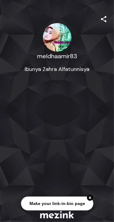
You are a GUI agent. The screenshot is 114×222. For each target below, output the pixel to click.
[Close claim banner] (90, 198)
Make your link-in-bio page (57, 203)
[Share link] (103, 18)
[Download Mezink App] (57, 214)
